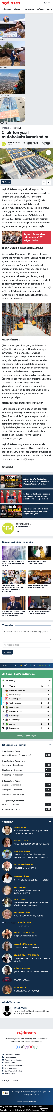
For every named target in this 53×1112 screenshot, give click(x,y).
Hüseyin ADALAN (22, 851)
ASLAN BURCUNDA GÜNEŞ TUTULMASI (32, 844)
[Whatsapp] (35, 1047)
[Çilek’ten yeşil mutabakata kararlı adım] (26, 163)
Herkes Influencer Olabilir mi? (27, 948)
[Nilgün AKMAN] (7, 842)
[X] (22, 1047)
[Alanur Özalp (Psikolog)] (7, 958)
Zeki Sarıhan (20, 887)
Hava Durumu (10, 1057)
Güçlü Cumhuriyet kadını (25, 936)
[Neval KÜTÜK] (7, 989)
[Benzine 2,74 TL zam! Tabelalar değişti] (39, 553)
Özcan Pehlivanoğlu (24, 865)
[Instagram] (27, 1047)
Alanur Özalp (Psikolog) (26, 955)
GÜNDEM (6, 10)
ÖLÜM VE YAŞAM (22, 980)
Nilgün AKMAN (21, 841)
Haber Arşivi (10, 1074)
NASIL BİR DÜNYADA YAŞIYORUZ (28, 916)
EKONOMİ (29, 10)
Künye (6, 1081)
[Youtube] (31, 1047)
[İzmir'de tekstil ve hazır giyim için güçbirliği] (39, 577)
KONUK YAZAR (20, 1008)
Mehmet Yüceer (21, 877)
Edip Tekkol (20, 899)
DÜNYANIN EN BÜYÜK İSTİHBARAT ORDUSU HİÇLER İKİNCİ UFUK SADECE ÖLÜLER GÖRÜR (31, 856)
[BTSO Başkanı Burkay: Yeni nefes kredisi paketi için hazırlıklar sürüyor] (14, 603)
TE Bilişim (32, 1102)
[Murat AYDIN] (7, 830)
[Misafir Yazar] (9, 923)
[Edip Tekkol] (7, 902)
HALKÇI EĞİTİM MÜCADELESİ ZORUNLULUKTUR (27, 892)
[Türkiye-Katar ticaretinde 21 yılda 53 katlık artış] (39, 603)
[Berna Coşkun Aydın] (7, 934)
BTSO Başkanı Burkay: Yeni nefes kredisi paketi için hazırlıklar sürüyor (13, 613)
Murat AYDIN (20, 827)
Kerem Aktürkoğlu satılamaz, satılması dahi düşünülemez (31, 1012)
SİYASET (18, 10)
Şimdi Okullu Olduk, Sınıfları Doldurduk (31, 972)
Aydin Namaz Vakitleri (13, 1060)
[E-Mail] (18, 532)
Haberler (5, 128)
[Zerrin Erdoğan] (7, 914)
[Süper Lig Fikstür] (50, 745)
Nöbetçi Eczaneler (12, 1054)
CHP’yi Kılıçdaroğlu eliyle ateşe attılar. (31, 880)
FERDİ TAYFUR (24, 926)
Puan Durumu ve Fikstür (14, 1065)
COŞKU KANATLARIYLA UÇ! (26, 991)
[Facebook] (18, 1047)
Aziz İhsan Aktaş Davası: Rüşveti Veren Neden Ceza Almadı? (31, 832)
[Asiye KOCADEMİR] (7, 970)
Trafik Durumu (10, 1063)
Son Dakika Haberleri (13, 1071)
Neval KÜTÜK (20, 988)
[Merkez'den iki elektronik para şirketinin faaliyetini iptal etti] (14, 553)
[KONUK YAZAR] (7, 1011)
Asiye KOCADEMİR (22, 968)
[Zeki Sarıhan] (7, 890)
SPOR (50, 10)
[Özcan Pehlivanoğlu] (7, 866)
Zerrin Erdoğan (22, 912)
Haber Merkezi (23, 527)
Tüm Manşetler (11, 1068)
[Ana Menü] (49, 3)
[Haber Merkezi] (8, 528)
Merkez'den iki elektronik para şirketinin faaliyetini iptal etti (13, 563)
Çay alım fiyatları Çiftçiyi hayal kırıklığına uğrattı (32, 959)
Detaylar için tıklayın (26, 736)
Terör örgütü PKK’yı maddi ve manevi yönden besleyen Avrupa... (31, 904)
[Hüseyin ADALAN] (7, 854)
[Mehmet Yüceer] (7, 878)
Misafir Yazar (24, 922)
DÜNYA (40, 10)
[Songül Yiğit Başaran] (7, 946)
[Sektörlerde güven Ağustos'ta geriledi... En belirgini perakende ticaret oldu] (14, 577)
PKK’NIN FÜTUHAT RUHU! (25, 868)
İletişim (15, 1081)
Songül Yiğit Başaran (25, 944)
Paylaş (7, 182)
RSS (6, 1093)
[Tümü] (50, 822)
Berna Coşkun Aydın (24, 932)
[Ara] (45, 3)
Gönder (7, 652)
